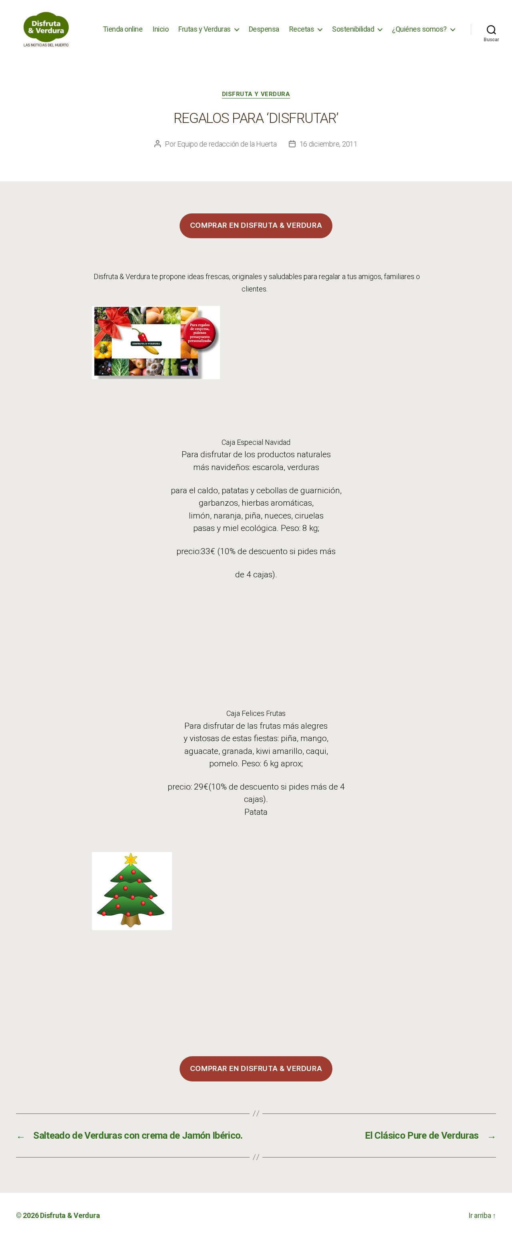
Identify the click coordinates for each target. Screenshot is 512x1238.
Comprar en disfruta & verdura (256, 225)
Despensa (264, 29)
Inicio (160, 29)
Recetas (301, 29)
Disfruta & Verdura (70, 1215)
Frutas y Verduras (204, 29)
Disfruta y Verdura (256, 94)
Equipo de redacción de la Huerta (226, 144)
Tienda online (123, 29)
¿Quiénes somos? (419, 29)
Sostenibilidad (353, 29)
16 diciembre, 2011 (329, 144)
